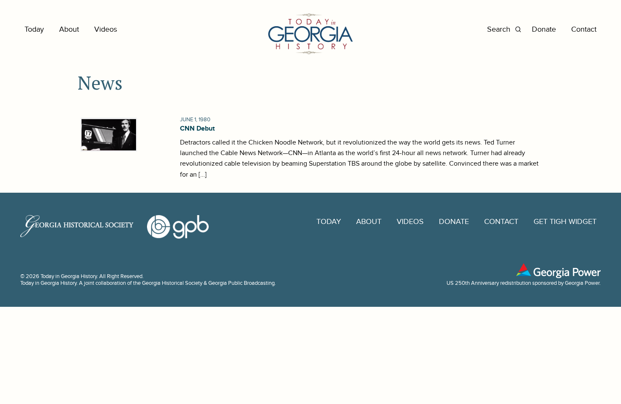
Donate (544, 29)
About (69, 29)
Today (34, 29)
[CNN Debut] (107, 134)
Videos (105, 29)
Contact (583, 29)
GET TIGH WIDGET (565, 221)
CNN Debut (197, 128)
